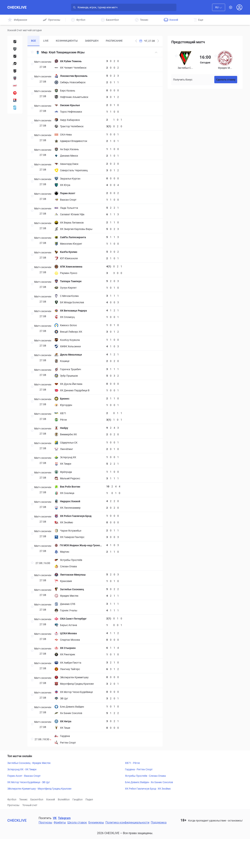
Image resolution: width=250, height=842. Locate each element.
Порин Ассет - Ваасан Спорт (24, 775)
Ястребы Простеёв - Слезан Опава (145, 775)
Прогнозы (13, 805)
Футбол (11, 799)
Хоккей (50, 799)
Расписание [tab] (114, 40)
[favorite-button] (32, 53)
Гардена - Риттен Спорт (139, 769)
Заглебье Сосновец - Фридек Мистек (29, 763)
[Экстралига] (14, 100)
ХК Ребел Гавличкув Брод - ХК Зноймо (148, 788)
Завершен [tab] (91, 40)
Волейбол (64, 799)
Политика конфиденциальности (127, 822)
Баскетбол (36, 799)
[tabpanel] (95, 397)
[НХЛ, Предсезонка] (14, 56)
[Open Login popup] (239, 7)
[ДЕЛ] (14, 85)
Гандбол (77, 799)
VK (55, 818)
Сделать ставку (225, 79)
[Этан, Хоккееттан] (14, 107)
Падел (89, 799)
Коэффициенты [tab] (67, 40)
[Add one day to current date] (136, 41)
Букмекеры (96, 822)
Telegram (64, 818)
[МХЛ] (14, 78)
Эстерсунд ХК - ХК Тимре (21, 769)
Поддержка (159, 822)
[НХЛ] (14, 41)
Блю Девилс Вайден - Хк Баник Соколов (149, 782)
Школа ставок (77, 822)
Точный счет (29, 805)
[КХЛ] (14, 49)
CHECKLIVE (17, 7)
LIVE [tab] (45, 40)
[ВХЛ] (14, 71)
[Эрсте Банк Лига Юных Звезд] (14, 93)
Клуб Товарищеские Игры (67, 52)
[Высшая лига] (14, 63)
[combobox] (218, 7)
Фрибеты (60, 822)
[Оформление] (230, 7)
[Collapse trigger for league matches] (156, 52)
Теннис (23, 799)
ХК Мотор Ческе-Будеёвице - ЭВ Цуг (28, 782)
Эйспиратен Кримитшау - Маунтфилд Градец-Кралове (39, 788)
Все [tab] (33, 40)
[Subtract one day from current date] (158, 41)
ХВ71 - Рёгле (132, 763)
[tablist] (76, 41)
